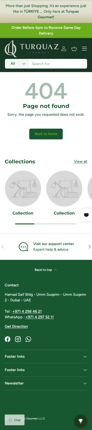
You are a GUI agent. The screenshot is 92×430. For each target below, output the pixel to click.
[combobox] (46, 64)
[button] (74, 48)
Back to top (44, 270)
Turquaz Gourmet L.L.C (30, 418)
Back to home (46, 134)
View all (80, 161)
